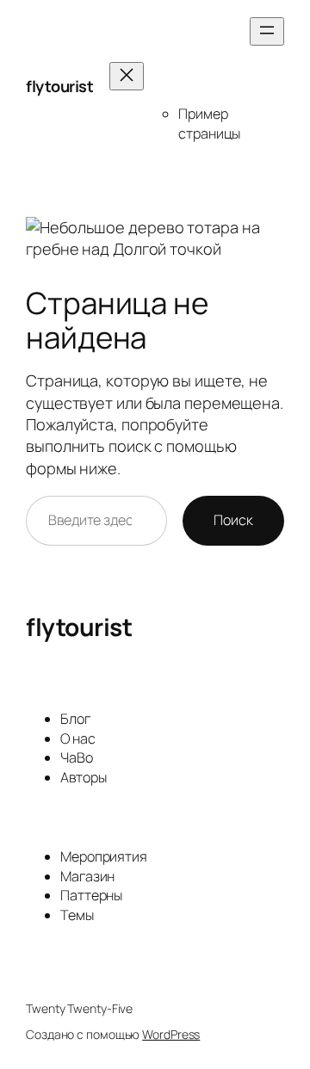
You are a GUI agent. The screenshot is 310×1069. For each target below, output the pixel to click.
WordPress (171, 1034)
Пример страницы (209, 123)
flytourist (59, 86)
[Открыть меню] (267, 31)
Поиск (233, 519)
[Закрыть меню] (126, 76)
